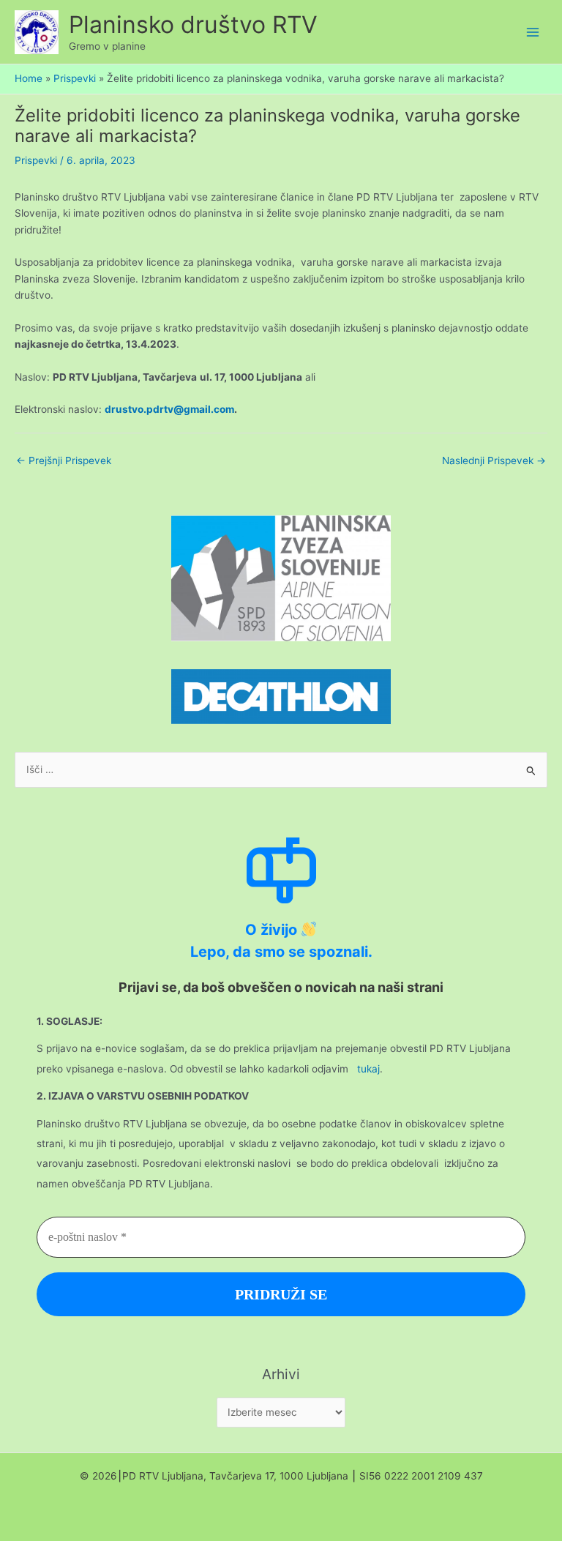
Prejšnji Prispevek (63, 460)
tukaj (368, 1069)
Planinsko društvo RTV (193, 24)
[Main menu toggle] (533, 32)
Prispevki (36, 160)
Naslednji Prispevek (494, 460)
